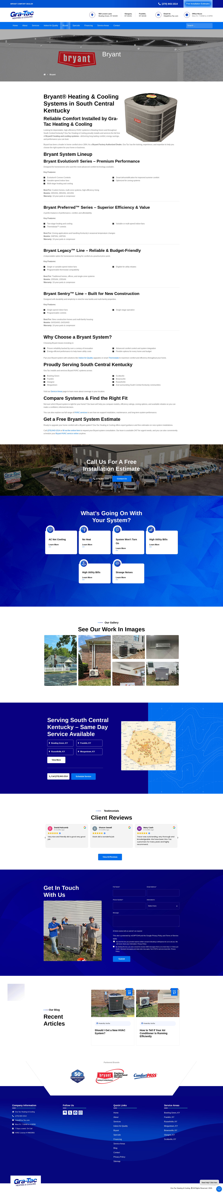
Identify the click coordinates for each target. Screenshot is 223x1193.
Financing (117, 1139)
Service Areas (56, 391)
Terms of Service (172, 936)
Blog (115, 1148)
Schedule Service (83, 776)
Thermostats (114, 358)
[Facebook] (75, 1113)
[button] (177, 837)
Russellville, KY (170, 1122)
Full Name (116, 887)
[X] (70, 1113)
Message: (116, 913)
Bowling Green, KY (172, 1113)
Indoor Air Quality (86, 358)
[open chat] (219, 1189)
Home (115, 1113)
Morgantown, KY (171, 1126)
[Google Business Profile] (65, 1113)
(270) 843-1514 (170, 4)
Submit (121, 959)
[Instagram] (81, 1113)
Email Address (151, 887)
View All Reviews (110, 857)
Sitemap (116, 1161)
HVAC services (81, 412)
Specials (117, 1135)
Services (117, 1122)
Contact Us (122, 479)
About (115, 1117)
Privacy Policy (157, 936)
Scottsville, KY (170, 1139)
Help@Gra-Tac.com (171, 16)
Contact (116, 1152)
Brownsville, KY (170, 1130)
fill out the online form (71, 430)
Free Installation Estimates (198, 4)
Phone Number (118, 900)
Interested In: (151, 900)
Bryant (116, 1130)
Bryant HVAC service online (67, 434)
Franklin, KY (169, 1117)
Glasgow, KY (169, 1135)
